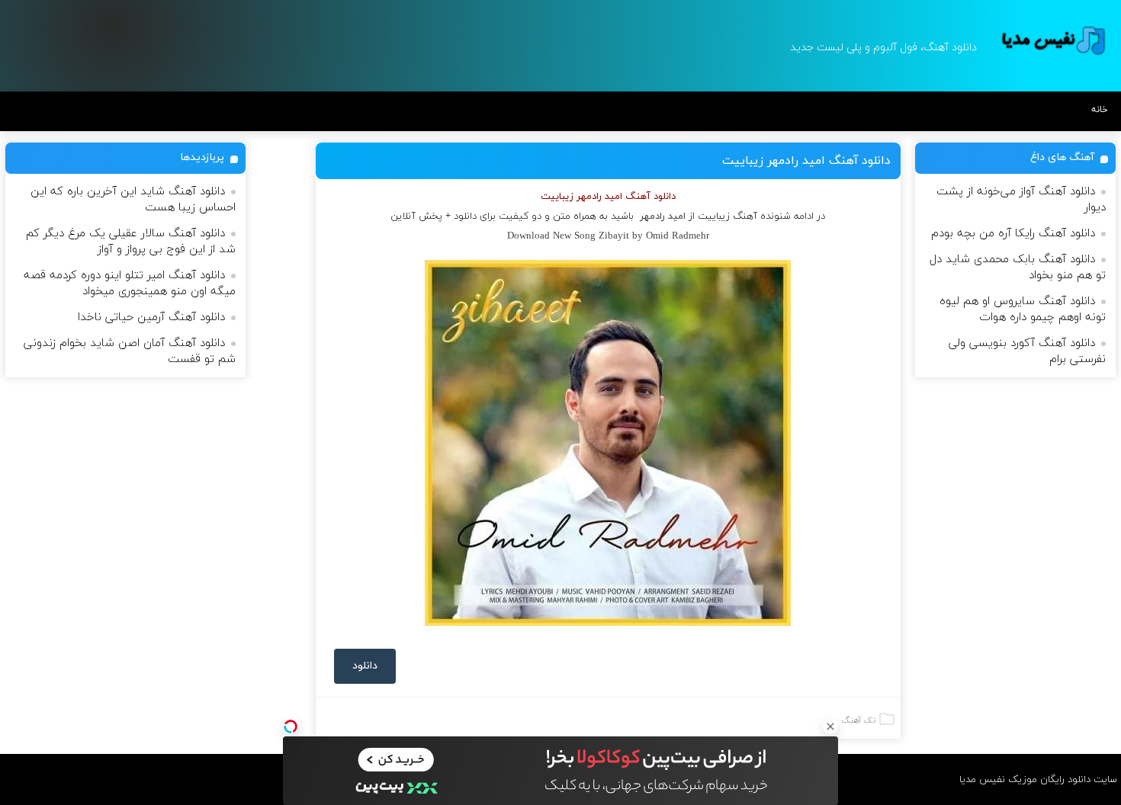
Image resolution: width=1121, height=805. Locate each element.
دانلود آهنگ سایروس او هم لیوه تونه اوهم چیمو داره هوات (1023, 309)
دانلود (364, 666)
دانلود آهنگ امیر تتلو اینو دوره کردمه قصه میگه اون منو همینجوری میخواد (130, 284)
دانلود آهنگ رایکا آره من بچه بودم (1013, 234)
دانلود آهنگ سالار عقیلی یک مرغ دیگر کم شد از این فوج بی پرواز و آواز (131, 242)
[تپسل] (290, 726)
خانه (1099, 110)
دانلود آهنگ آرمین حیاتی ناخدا (151, 317)
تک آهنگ (858, 720)
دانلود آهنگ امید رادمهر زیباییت (806, 160)
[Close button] (830, 726)
